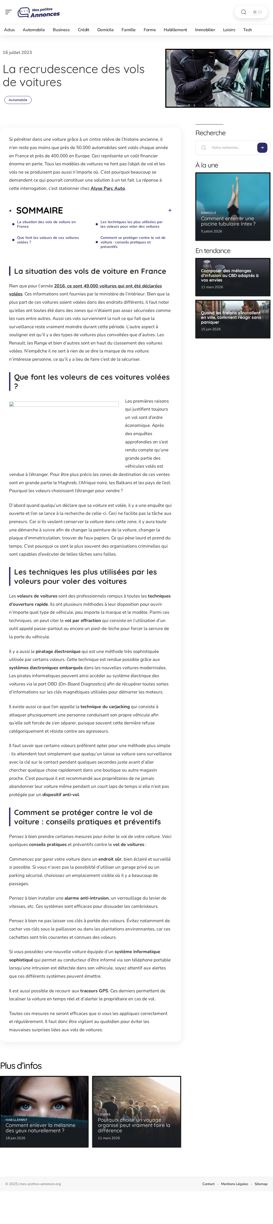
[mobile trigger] (9, 12)
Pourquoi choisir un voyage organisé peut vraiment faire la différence (134, 1125)
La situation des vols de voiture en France (46, 224)
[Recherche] (243, 12)
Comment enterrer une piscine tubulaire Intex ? (228, 221)
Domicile (208, 213)
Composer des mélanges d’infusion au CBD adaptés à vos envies (230, 275)
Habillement (17, 1120)
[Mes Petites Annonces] (38, 12)
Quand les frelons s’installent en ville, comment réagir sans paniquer (231, 317)
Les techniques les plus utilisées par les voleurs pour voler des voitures (132, 224)
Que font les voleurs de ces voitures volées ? (48, 240)
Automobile (18, 100)
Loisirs (104, 1115)
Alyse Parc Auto (108, 188)
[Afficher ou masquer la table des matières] (117, 210)
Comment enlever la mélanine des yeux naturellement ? (40, 1128)
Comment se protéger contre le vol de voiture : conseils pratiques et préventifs (133, 242)
